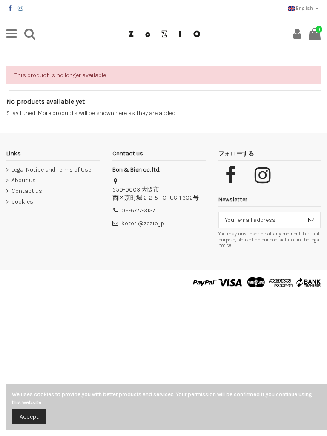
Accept (29, 416)
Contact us (26, 191)
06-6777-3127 (138, 210)
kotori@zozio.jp (142, 223)
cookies (22, 201)
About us (23, 180)
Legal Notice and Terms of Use (51, 169)
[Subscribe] (311, 220)
